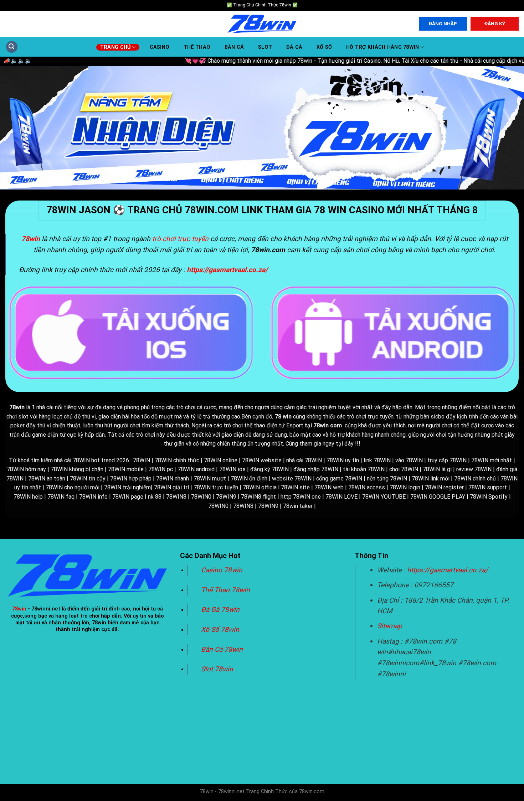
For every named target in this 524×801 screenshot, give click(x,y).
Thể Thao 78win (225, 590)
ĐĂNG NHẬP (443, 23)
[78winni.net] (262, 24)
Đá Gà (294, 47)
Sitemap (389, 626)
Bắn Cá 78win (222, 649)
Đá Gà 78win (220, 609)
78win (19, 609)
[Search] (11, 47)
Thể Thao (197, 47)
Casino (160, 47)
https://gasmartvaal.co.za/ (447, 570)
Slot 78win (217, 669)
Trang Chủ (115, 47)
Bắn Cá (234, 47)
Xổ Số (324, 47)
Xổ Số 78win (220, 629)
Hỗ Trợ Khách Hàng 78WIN (382, 47)
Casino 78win (222, 570)
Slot (265, 47)
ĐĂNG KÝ (494, 23)
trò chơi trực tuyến (180, 239)
